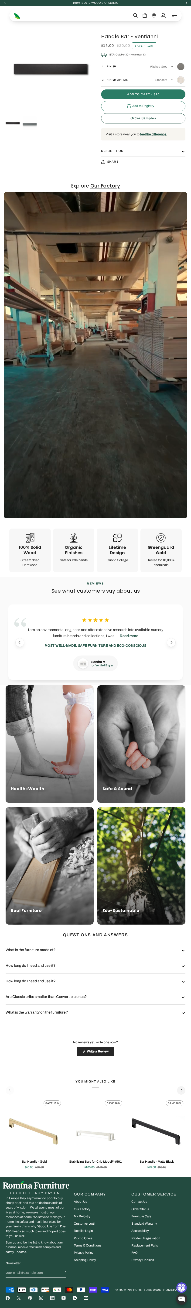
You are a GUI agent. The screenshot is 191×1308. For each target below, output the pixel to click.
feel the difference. (153, 134)
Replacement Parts (144, 1245)
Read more (129, 636)
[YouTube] (63, 1298)
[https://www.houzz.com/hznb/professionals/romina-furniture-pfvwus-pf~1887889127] (75, 1298)
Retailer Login (83, 1231)
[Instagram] (41, 1298)
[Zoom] (51, 69)
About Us (80, 1201)
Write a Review (100, 1052)
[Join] (62, 1272)
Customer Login (85, 1223)
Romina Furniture (135, 1289)
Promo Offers (83, 1238)
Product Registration (145, 1238)
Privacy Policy (83, 1252)
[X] (19, 1298)
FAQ (134, 1252)
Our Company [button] (90, 1194)
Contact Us (139, 1201)
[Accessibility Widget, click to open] (181, 1287)
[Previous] (19, 642)
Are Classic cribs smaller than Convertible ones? (46, 997)
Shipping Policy (85, 1260)
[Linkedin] (52, 1298)
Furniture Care (141, 1216)
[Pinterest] (30, 1298)
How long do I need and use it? (31, 965)
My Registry (82, 1216)
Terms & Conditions (88, 1245)
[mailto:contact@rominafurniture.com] (86, 1298)
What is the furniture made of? (31, 950)
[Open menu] (174, 15)
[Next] (171, 642)
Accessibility (140, 1231)
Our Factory (82, 1209)
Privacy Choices (142, 1260)
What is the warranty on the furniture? (37, 1012)
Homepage (172, 1289)
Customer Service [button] (153, 1194)
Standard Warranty (144, 1223)
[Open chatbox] (181, 1299)
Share (113, 161)
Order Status (140, 1209)
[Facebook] (8, 1298)
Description (112, 151)
